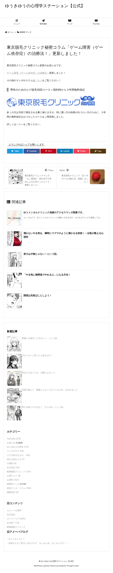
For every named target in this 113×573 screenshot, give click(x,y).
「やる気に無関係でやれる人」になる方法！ (47, 274)
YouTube (14, 438)
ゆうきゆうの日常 (18, 447)
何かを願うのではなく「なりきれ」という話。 (43, 407)
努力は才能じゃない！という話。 (41, 253)
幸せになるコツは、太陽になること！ (39, 372)
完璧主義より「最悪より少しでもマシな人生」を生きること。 (51, 389)
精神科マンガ (25, 32)
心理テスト (14, 475)
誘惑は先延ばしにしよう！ (38, 295)
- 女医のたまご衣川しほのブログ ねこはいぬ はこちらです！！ (37, 543)
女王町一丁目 (13, 522)
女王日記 (13, 467)
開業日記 (13, 492)
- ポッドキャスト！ (16, 539)
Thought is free (72, 566)
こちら (38, 80)
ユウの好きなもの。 (18, 455)
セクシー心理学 (14, 510)
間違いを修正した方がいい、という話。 (40, 338)
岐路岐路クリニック (19, 471)
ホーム (10, 32)
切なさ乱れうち (16, 459)
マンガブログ (15, 451)
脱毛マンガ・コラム (19, 488)
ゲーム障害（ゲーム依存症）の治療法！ (28, 72)
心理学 (13, 480)
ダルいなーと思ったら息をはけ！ (37, 355)
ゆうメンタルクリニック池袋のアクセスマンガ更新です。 (54, 212)
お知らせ (11, 442)
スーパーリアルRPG (16, 518)
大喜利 (11, 463)
